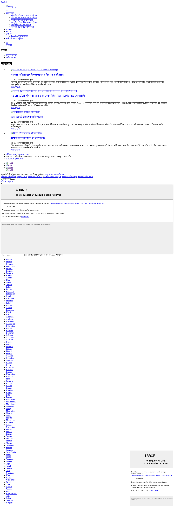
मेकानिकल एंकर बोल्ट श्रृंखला (22, 20)
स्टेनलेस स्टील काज (35, 177)
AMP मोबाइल (59, 174)
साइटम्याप (48, 174)
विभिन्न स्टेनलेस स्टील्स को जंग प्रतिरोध (28, 138)
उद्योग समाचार (11, 57)
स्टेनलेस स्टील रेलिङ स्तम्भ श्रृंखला (24, 22)
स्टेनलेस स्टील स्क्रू (69, 177)
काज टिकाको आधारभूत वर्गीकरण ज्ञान (27, 117)
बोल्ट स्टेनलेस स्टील (85, 177)
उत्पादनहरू (10, 13)
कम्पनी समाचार (11, 55)
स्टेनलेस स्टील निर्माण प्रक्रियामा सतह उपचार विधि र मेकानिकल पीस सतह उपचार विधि (48, 96)
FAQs (8, 31)
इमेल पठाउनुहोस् (7, 181)
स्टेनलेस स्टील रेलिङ (8, 177)
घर (7, 11)
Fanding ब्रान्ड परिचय (19, 36)
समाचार (9, 29)
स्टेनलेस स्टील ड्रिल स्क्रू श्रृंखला (24, 18)
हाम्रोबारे (9, 34)
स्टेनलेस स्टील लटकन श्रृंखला (22, 27)
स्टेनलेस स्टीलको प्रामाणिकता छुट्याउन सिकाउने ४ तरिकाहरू (37, 74)
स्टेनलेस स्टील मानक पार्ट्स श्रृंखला (24, 15)
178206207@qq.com (14, 159)
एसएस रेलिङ (22, 177)
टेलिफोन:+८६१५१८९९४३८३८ (17, 154)
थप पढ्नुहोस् (15, 86)
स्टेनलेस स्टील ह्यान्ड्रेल (52, 177)
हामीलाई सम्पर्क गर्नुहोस (14, 38)
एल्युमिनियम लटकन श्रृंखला (21, 24)
